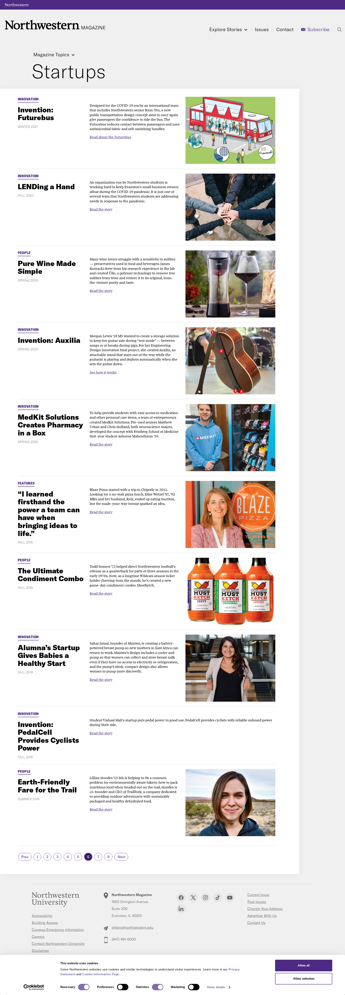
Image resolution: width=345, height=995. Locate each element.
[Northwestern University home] (17, 4)
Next (121, 857)
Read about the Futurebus (110, 137)
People (24, 252)
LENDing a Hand (46, 186)
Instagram (205, 897)
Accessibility (42, 915)
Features (26, 483)
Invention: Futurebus (36, 113)
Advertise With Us (262, 915)
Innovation (28, 99)
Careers (38, 936)
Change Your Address (265, 908)
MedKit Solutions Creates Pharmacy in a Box (50, 424)
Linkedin (181, 909)
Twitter (193, 897)
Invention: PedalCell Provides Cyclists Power (48, 736)
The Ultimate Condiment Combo (50, 574)
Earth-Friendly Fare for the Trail (47, 785)
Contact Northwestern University (58, 943)
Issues (262, 29)
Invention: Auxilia (49, 340)
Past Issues (256, 901)
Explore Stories (226, 29)
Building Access (45, 922)
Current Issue (258, 894)
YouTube (230, 897)
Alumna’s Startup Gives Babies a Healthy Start (49, 655)
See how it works (103, 372)
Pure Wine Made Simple (47, 267)
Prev (25, 857)
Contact (284, 29)
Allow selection (303, 978)
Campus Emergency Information (58, 929)
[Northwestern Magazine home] (55, 25)
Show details (216, 987)
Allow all (304, 965)
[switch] (122, 987)
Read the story (101, 209)
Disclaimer (40, 950)
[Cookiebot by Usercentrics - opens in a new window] (33, 987)
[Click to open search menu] (339, 29)
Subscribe (318, 29)
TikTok (217, 897)
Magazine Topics (51, 54)
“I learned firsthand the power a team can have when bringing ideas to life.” (49, 513)
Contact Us (256, 922)
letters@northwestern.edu (132, 927)
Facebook (181, 897)
